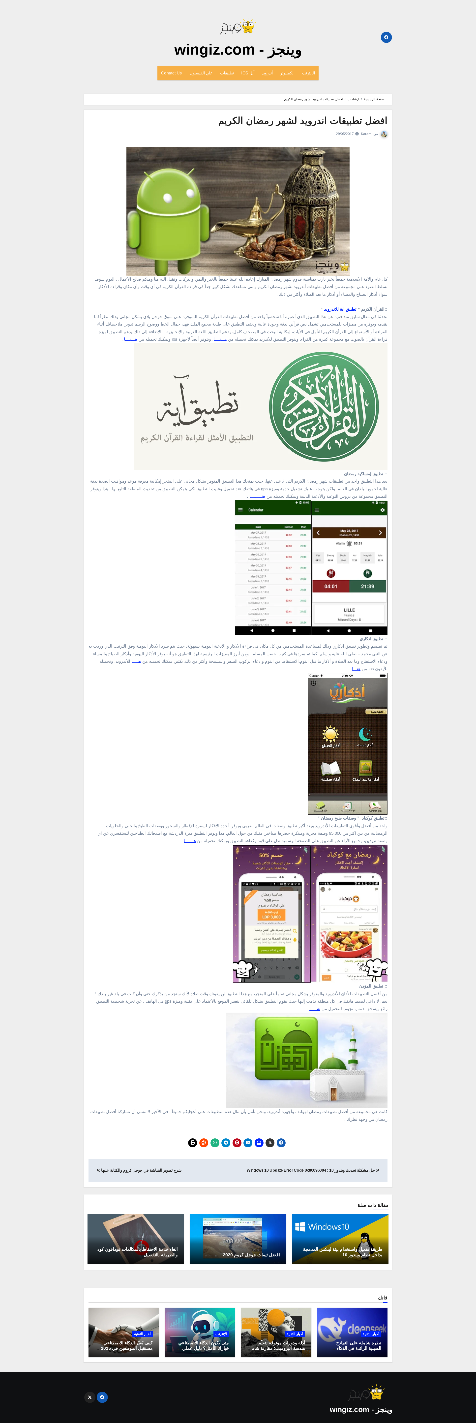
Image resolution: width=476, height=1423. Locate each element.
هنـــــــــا (257, 496)
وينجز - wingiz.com (238, 49)
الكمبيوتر (287, 73)
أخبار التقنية (371, 1334)
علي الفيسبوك (201, 73)
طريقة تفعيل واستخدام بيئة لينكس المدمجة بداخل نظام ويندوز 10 (342, 1252)
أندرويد (267, 73)
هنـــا (356, 668)
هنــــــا (190, 840)
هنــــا (136, 661)
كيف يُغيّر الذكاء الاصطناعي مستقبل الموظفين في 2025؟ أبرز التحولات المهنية (125, 1348)
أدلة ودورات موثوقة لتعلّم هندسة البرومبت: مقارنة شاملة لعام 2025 (276, 1348)
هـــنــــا (220, 339)
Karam (366, 134)
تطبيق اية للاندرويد (340, 309)
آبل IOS (247, 73)
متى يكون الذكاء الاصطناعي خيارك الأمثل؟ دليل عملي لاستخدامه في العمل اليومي (203, 1348)
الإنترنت (308, 73)
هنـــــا (314, 1008)
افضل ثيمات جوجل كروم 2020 (251, 1254)
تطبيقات (227, 73)
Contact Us (171, 73)
